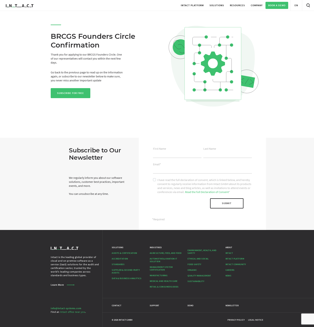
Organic (192, 270)
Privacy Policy (236, 319)
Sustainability (196, 281)
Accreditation (120, 258)
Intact (229, 253)
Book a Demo (276, 5)
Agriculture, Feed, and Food (166, 253)
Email (157, 164)
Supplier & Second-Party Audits (126, 271)
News (229, 275)
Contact (116, 305)
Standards (118, 264)
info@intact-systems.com (66, 308)
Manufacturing (159, 275)
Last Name (209, 148)
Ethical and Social (198, 258)
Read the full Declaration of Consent (207, 192)
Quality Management (199, 275)
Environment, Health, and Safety (202, 251)
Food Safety (194, 264)
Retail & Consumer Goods (164, 286)
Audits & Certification (124, 253)
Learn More (57, 284)
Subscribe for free (70, 93)
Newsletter (232, 305)
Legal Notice (255, 319)
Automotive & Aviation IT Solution (163, 260)
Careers (230, 270)
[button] (192, 5)
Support (154, 305)
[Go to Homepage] (19, 5)
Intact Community (236, 264)
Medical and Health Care (164, 281)
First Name (159, 148)
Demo (190, 305)
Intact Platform (235, 258)
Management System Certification (161, 268)
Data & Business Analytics (126, 278)
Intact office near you (72, 312)
